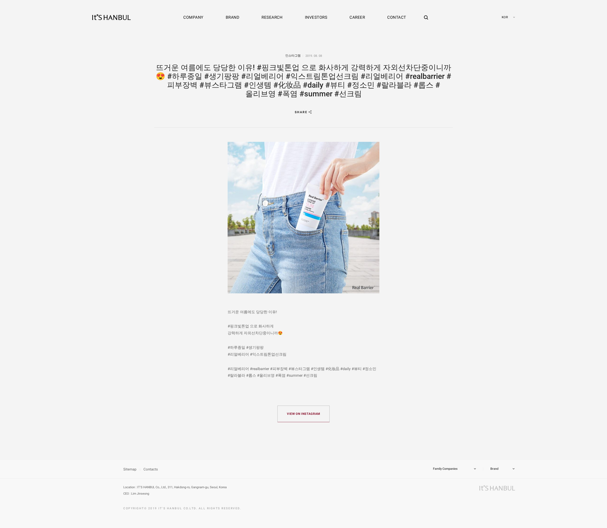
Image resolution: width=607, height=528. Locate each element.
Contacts (150, 469)
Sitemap (129, 469)
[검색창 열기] (426, 13)
